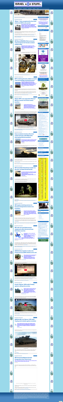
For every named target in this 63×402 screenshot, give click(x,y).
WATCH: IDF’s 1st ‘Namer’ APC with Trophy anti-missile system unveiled (25, 320)
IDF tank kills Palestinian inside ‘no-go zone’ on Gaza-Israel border (25, 168)
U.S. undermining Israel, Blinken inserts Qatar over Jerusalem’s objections (42, 118)
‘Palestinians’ (29, 8)
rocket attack (33, 163)
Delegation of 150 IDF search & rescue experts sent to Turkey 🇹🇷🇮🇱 (42, 134)
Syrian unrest (44, 234)
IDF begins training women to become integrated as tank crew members (24, 206)
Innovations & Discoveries (19, 36)
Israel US (39, 230)
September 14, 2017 (21, 39)
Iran (29, 74)
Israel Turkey (46, 229)
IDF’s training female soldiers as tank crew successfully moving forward (26, 79)
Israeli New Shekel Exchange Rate (43, 139)
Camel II (35, 246)
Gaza (39, 226)
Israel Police (41, 229)
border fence (22, 200)
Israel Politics (43, 229)
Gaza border (25, 200)
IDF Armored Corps (26, 74)
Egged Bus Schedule (41, 143)
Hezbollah (22, 74)
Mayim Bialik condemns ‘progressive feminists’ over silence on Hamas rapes (42, 121)
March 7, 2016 (20, 282)
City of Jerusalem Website (41, 142)
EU (47, 225)
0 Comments (35, 19)
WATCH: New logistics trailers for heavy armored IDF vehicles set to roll (26, 251)
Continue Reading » (31, 127)
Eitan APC (33, 36)
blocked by (43, 240)
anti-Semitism (44, 223)
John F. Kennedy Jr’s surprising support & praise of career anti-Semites (43, 125)
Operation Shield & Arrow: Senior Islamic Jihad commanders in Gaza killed (43, 128)
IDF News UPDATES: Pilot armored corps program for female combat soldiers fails (25, 42)
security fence (32, 200)
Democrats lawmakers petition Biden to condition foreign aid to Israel (42, 131)
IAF (45, 227)
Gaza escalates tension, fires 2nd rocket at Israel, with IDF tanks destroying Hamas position (24, 135)
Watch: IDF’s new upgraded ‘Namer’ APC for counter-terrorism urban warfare (25, 100)
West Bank (44, 235)
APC (32, 129)
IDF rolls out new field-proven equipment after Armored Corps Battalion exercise (24, 229)
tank (34, 200)
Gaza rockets (22, 163)
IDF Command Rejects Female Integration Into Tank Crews (23, 358)
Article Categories (19, 8)
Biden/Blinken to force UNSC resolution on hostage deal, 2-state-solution (43, 115)
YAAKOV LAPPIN (24, 259)
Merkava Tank (28, 389)
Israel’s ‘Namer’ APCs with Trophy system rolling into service (24, 285)
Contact (38, 8)
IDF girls (27, 94)
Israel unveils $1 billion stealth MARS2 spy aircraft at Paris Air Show (43, 124)
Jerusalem (43, 230)
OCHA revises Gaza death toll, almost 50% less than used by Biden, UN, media (43, 116)
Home (15, 8)
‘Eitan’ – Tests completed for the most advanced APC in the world (25, 22)
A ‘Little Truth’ (25, 8)
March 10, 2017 (20, 203)
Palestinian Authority (41, 232)
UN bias (41, 235)
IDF (23, 74)
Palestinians (42, 233)
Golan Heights (45, 226)
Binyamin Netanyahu (43, 225)
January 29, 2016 (20, 317)
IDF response (29, 163)
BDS (42, 224)
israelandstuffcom (16, 19)
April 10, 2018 (20, 19)
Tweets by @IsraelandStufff (41, 153)
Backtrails (22, 280)
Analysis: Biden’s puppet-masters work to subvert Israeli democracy (43, 133)
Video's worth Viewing (27, 36)
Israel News (24, 36)
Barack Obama (40, 224)
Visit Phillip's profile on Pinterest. (41, 156)
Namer (32, 315)
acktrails (33, 246)
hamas (39, 227)
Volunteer (34, 8)
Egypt (46, 225)
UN (40, 235)
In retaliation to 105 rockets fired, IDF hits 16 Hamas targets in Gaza (43, 130)
